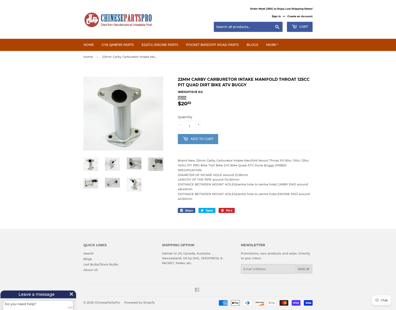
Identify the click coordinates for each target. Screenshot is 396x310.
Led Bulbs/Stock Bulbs (100, 264)
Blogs (252, 45)
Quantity (185, 117)
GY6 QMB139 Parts (118, 45)
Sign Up (304, 269)
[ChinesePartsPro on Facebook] (197, 290)
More (271, 45)
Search (88, 253)
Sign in (276, 16)
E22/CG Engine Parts (160, 45)
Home (88, 45)
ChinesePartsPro (107, 302)
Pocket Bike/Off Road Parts (212, 45)
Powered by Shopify (139, 302)
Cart (303, 27)
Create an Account (300, 16)
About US (90, 270)
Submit (62, 305)
